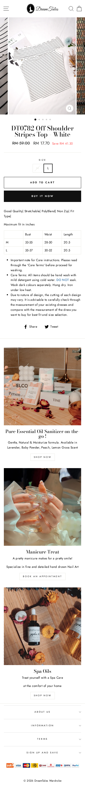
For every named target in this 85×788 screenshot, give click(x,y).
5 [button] (50, 120)
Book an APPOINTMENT (42, 576)
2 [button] (40, 120)
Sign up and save (43, 752)
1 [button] (35, 120)
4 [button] (47, 120)
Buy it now (43, 196)
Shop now (42, 457)
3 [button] (43, 120)
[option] (43, 66)
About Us (42, 712)
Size (42, 160)
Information (42, 725)
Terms (42, 739)
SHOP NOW (42, 695)
